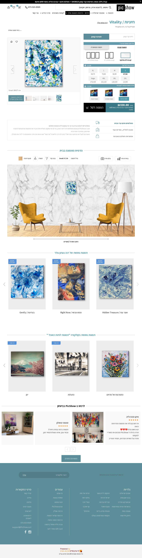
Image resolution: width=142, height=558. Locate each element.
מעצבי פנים (27, 506)
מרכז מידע (46, 13)
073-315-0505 (34, 7)
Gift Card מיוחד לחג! (55, 529)
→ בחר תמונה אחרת (15, 30)
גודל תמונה (74, 158)
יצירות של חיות (85, 493)
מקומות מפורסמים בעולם (101, 515)
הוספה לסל (96, 107)
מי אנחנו (60, 493)
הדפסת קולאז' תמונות (55, 515)
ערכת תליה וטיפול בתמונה (54, 524)
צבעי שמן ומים (125, 497)
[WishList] (16, 42)
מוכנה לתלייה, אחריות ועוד (123, 130)
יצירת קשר (27, 493)
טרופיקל (87, 511)
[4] (36, 98)
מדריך (89, 65)
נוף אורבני (86, 506)
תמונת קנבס (122, 47)
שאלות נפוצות (58, 497)
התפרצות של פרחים (115, 394)
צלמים (29, 502)
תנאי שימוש (59, 502)
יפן (27, 394)
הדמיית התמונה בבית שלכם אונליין (16, 98)
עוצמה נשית (126, 511)
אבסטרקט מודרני (124, 502)
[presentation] (75, 69)
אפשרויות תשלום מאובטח (123, 136)
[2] (51, 98)
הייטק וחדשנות (125, 515)
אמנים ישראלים (125, 493)
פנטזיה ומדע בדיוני (103, 511)
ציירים (29, 497)
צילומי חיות (86, 497)
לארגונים (28, 511)
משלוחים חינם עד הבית (123, 123)
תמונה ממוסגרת (96, 47)
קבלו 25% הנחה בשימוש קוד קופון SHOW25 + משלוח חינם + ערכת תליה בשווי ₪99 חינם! (71, 1)
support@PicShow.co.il (21, 527)
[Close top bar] (140, 1)
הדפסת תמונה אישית (55, 520)
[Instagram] (29, 532)
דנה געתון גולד (102, 22)
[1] (58, 98)
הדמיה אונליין (58, 511)
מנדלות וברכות (104, 502)
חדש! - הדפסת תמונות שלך (78, 13)
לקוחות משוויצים (58, 13)
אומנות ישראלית (98, 13)
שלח (24, 475)
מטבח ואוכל (105, 506)
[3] (43, 98)
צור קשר (35, 13)
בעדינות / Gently (27, 312)
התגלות (71, 394)
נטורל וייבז (86, 502)
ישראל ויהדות (105, 497)
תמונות (110, 13)
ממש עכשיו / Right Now (71, 312)
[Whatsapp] (11, 42)
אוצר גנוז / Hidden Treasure (115, 312)
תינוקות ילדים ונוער (103, 493)
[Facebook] (25, 532)
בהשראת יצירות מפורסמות (121, 506)
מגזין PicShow (57, 506)
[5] (28, 98)
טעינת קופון (96, 36)
